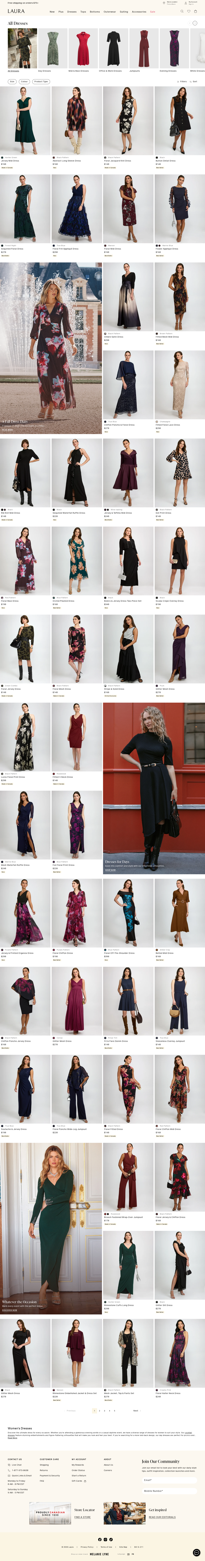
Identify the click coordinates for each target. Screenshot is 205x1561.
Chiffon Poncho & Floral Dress (119, 425)
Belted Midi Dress (164, 953)
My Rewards (78, 1465)
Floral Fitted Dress (113, 1129)
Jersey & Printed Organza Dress (17, 953)
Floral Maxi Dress (10, 601)
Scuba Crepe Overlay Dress (170, 601)
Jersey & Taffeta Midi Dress (118, 513)
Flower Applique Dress (167, 249)
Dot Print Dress (163, 513)
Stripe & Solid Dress (114, 689)
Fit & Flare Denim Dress (116, 1041)
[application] (196, 1552)
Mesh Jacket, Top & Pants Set (119, 1393)
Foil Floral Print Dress (63, 865)
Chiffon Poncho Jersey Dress (16, 1041)
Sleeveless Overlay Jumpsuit (170, 1041)
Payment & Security (50, 1476)
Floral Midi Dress (112, 249)
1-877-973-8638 (20, 1470)
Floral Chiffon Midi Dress (168, 1129)
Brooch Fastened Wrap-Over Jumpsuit (123, 1217)
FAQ (42, 1481)
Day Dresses (44, 71)
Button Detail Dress (166, 161)
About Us (108, 1465)
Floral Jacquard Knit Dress (117, 161)
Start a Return (79, 1476)
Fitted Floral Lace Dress (168, 425)
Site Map (123, 1547)
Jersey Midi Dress (10, 161)
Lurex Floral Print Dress (13, 777)
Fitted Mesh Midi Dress (167, 337)
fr (133, 1554)
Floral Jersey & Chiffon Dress (170, 1217)
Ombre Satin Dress (113, 337)
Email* (148, 1480)
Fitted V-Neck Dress (63, 777)
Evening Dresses (168, 71)
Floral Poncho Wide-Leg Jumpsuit (70, 1129)
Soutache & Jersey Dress (14, 1129)
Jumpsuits (134, 71)
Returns (44, 1470)
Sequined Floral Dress (12, 249)
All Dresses (13, 71)
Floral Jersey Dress (11, 689)
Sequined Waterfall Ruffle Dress (69, 513)
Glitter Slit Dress (164, 1305)
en (128, 1554)
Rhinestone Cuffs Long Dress (119, 1305)
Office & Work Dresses (110, 71)
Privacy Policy (87, 1547)
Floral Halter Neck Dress (168, 1393)
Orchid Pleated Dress (63, 601)
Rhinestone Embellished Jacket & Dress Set (75, 1393)
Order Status (78, 1470)
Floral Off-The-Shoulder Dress (119, 953)
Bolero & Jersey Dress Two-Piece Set (123, 601)
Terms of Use (106, 1547)
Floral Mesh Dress (62, 689)
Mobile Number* (153, 1491)
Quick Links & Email (22, 1476)
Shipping (44, 1465)
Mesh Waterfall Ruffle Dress (15, 865)
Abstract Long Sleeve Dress (67, 161)
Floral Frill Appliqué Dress (66, 249)
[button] (190, 23)
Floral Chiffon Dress (63, 953)
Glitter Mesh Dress (165, 689)
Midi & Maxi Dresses (79, 71)
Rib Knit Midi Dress (10, 513)
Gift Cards (77, 1481)
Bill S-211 (138, 1547)
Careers (108, 1470)
